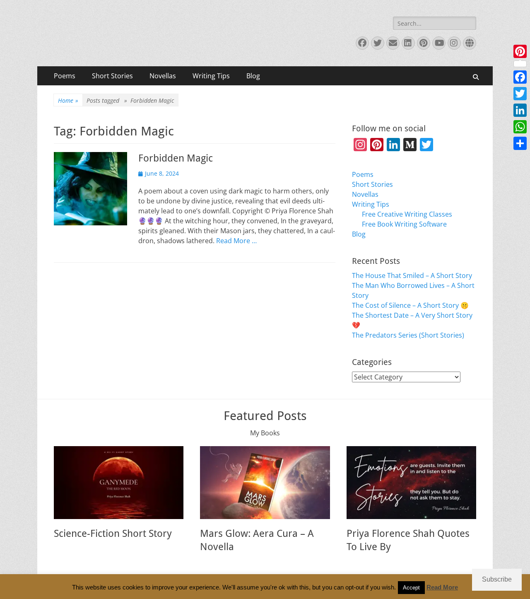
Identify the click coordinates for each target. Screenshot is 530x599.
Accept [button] (411, 588)
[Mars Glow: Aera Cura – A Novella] (265, 482)
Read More (442, 587)
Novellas (162, 75)
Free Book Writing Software (404, 224)
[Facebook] (520, 77)
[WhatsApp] (520, 126)
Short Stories (112, 75)
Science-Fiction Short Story (113, 533)
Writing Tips (211, 75)
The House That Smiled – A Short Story (412, 275)
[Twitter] (520, 93)
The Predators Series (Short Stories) (408, 335)
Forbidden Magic (175, 158)
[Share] (520, 143)
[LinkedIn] (520, 110)
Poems (64, 75)
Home (68, 100)
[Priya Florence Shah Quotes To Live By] (411, 482)
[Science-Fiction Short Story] (118, 482)
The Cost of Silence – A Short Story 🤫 (410, 305)
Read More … (236, 240)
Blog (253, 75)
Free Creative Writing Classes (407, 214)
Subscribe (497, 579)
